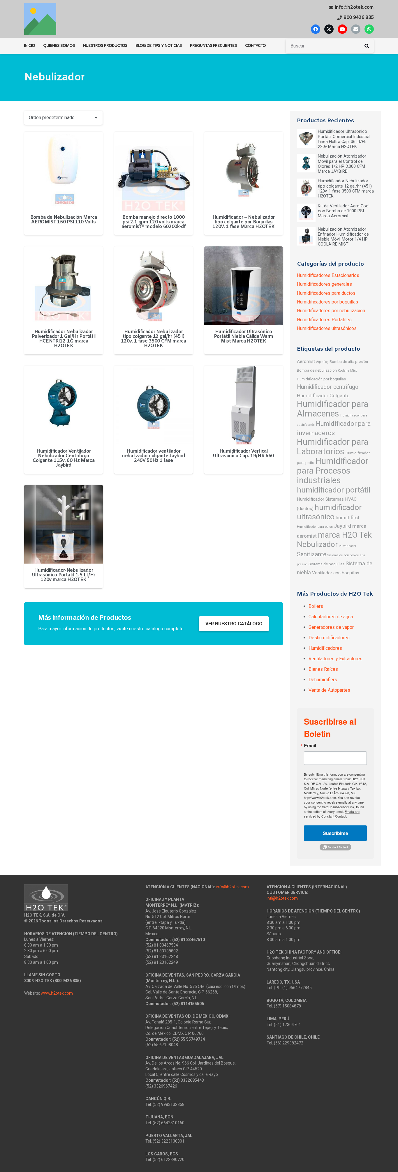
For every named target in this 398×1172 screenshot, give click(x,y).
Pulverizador (347, 546)
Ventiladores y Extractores (335, 658)
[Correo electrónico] (355, 29)
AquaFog (322, 362)
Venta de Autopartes (329, 690)
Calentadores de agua (331, 616)
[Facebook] (315, 29)
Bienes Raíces (323, 669)
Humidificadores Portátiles (324, 319)
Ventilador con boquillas (335, 573)
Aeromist (306, 361)
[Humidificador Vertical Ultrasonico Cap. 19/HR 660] (243, 405)
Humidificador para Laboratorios (332, 446)
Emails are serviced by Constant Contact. (332, 813)
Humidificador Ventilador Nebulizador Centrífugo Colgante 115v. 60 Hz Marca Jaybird (64, 458)
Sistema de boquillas (326, 564)
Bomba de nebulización (317, 370)
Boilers (316, 606)
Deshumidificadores (329, 637)
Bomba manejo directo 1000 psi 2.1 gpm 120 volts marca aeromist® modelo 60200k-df (153, 222)
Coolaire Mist (347, 371)
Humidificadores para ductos (326, 293)
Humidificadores (325, 648)
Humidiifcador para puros (315, 527)
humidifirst (348, 517)
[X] (329, 29)
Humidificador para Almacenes (332, 409)
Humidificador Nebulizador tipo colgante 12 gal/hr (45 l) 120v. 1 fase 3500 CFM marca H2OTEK (153, 339)
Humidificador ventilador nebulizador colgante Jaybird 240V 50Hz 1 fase (153, 456)
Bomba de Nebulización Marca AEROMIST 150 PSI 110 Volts (63, 219)
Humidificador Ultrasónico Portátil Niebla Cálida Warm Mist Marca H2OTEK (243, 336)
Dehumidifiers (323, 679)
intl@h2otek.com (282, 898)
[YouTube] (342, 29)
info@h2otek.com (232, 887)
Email (310, 745)
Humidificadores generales (324, 284)
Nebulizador (317, 544)
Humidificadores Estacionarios (328, 275)
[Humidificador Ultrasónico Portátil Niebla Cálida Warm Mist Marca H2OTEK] (243, 285)
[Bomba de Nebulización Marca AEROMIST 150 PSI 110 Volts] (63, 171)
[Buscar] (367, 46)
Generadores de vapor (331, 627)
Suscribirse (335, 833)
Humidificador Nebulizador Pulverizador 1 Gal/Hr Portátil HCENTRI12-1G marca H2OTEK (64, 339)
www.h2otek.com (57, 993)
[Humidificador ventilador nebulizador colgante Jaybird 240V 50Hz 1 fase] (153, 405)
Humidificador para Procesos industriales (332, 470)
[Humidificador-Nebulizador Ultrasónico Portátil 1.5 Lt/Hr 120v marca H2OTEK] (63, 524)
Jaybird (342, 526)
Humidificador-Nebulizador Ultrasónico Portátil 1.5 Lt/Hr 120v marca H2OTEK (63, 575)
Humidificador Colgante (323, 395)
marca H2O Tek (345, 535)
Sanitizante (311, 554)
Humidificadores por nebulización (331, 310)
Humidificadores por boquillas (327, 302)
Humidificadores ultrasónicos (327, 328)
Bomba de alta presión (349, 361)
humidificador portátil (333, 489)
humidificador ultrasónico (329, 512)
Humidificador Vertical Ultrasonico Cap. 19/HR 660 (243, 453)
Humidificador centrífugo (327, 387)
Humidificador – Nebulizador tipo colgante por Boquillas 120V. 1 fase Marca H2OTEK (243, 222)
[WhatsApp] (369, 29)
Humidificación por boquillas (321, 379)
